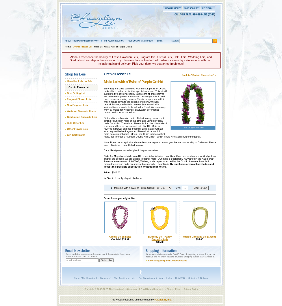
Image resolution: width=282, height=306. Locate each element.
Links (169, 278)
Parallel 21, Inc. (163, 299)
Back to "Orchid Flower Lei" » (199, 75)
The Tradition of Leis (124, 278)
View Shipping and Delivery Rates (167, 260)
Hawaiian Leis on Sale (79, 81)
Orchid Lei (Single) (120, 236)
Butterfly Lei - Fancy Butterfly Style (160, 238)
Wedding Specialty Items (81, 111)
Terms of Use (173, 289)
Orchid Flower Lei (82, 46)
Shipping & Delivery (198, 278)
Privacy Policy (191, 289)
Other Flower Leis (77, 129)
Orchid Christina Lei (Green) (199, 236)
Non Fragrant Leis (77, 105)
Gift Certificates (76, 135)
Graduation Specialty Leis (82, 117)
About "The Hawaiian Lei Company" (92, 278)
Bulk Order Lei (75, 123)
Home (68, 46)
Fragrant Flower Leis (79, 99)
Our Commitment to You (151, 278)
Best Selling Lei (76, 93)
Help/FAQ (180, 278)
